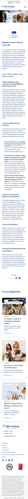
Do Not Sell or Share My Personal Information (13, 454)
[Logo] (7, 7)
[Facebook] (3, 460)
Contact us (18, 2)
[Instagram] (6, 460)
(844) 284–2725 (11, 2)
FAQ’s (3, 457)
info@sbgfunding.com (9, 436)
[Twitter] (9, 460)
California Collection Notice (9, 452)
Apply (3, 266)
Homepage (5, 443)
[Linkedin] (12, 460)
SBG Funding (14, 35)
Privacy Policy (5, 450)
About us (4, 445)
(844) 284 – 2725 (8, 431)
